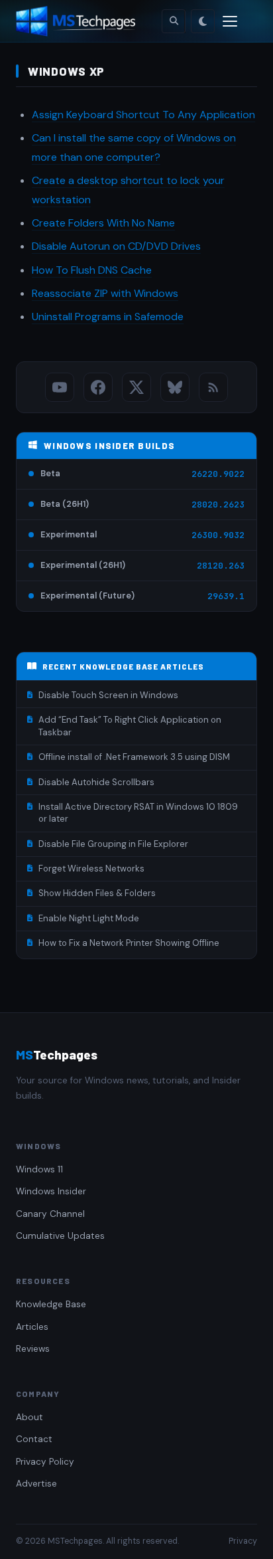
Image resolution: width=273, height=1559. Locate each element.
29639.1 (226, 596)
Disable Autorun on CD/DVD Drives (116, 246)
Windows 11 (39, 1169)
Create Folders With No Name (103, 223)
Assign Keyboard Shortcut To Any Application (143, 115)
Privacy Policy (45, 1461)
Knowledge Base (51, 1304)
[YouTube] (59, 387)
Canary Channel (50, 1214)
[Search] (174, 21)
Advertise (36, 1483)
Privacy (243, 1541)
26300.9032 (218, 535)
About (29, 1417)
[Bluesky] (175, 387)
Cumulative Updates (60, 1235)
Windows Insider (51, 1191)
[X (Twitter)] (136, 387)
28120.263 (221, 565)
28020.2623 (218, 504)
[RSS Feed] (213, 387)
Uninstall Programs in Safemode (108, 316)
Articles (32, 1326)
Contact (34, 1439)
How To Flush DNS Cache (92, 270)
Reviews (33, 1348)
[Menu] (230, 21)
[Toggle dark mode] (203, 21)
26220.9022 (218, 474)
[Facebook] (98, 387)
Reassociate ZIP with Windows (105, 293)
